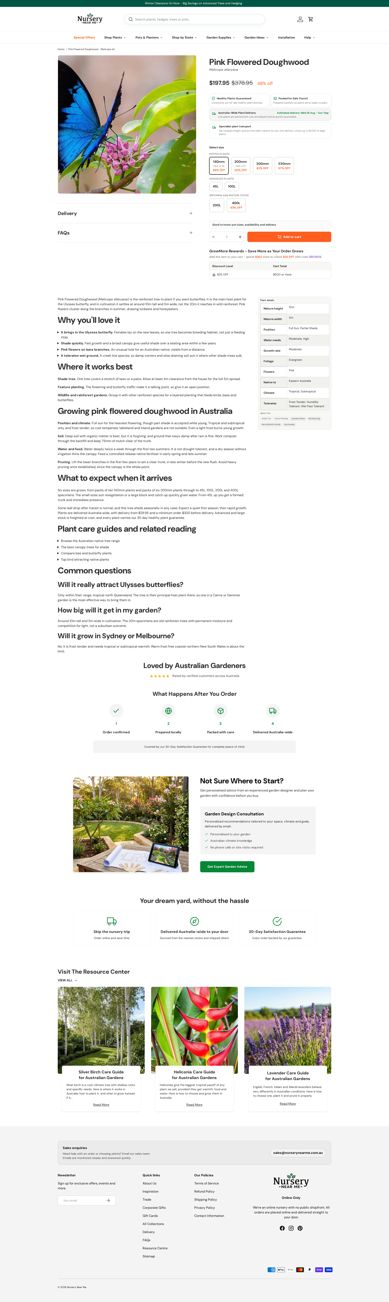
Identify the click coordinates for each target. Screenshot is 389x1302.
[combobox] (194, 19)
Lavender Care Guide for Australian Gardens (287, 1075)
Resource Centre (155, 1248)
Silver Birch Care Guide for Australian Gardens (101, 1074)
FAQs (146, 1240)
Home (61, 49)
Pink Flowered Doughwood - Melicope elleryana (92, 49)
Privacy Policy (204, 1208)
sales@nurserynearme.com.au (298, 1153)
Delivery (149, 1232)
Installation (286, 37)
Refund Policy (204, 1191)
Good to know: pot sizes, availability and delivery (244, 224)
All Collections (153, 1224)
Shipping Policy (205, 1199)
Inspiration (150, 1191)
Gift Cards (150, 1216)
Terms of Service (206, 1183)
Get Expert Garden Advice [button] (227, 867)
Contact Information (209, 1216)
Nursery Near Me (76, 1287)
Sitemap (149, 1256)
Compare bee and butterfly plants (86, 553)
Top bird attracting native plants (85, 559)
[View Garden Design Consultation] (131, 824)
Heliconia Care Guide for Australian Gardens (194, 1074)
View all (65, 980)
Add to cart (292, 237)
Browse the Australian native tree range (90, 541)
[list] (127, 124)
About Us (149, 1183)
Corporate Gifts (154, 1208)
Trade (147, 1199)
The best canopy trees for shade (85, 547)
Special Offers (84, 37)
